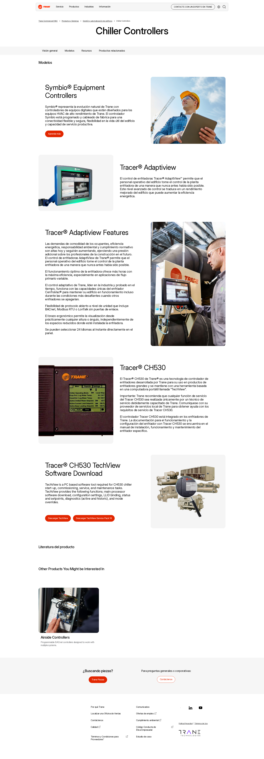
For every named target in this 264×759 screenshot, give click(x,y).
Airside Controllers (55, 637)
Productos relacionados (112, 50)
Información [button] (105, 6)
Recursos (86, 50)
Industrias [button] (89, 6)
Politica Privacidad (186, 723)
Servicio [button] (60, 6)
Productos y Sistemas (70, 21)
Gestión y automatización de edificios (97, 21)
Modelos (69, 50)
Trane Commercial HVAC (48, 21)
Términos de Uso (201, 723)
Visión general (49, 50)
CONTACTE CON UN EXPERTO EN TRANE (193, 7)
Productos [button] (74, 6)
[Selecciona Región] (218, 7)
